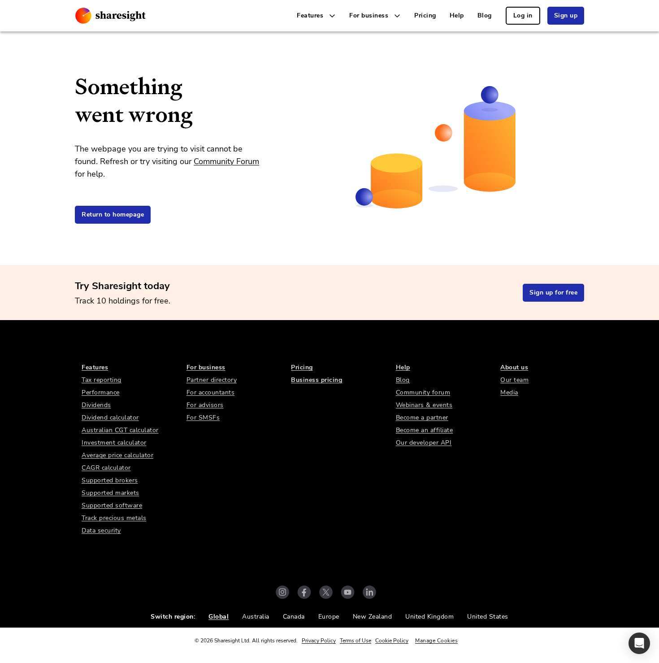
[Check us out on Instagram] (282, 592)
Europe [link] (328, 616)
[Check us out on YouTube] (347, 592)
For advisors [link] (205, 405)
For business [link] (205, 367)
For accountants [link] (210, 392)
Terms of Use (355, 640)
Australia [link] (255, 616)
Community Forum (226, 161)
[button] (639, 643)
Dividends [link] (96, 405)
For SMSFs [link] (203, 417)
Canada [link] (294, 616)
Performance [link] (101, 392)
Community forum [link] (423, 392)
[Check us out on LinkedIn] (369, 592)
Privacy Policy (319, 640)
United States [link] (487, 616)
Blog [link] (484, 15)
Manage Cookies (436, 640)
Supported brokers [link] (110, 480)
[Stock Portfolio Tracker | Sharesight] (110, 16)
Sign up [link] (566, 15)
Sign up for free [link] (553, 292)
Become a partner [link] (422, 417)
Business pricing (316, 380)
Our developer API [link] (424, 442)
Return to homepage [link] (113, 214)
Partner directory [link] (211, 380)
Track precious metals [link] (114, 518)
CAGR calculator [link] (106, 468)
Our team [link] (514, 380)
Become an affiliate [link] (424, 430)
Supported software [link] (112, 505)
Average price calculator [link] (117, 455)
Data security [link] (101, 530)
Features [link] (95, 367)
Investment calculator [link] (114, 442)
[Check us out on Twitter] (326, 592)
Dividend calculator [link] (110, 417)
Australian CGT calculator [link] (120, 430)
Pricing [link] (425, 15)
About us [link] (514, 367)
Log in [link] (523, 15)
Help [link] (457, 15)
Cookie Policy (391, 640)
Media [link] (509, 392)
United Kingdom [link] (429, 616)
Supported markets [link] (110, 493)
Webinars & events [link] (424, 405)
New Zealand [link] (372, 616)
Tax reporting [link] (101, 380)
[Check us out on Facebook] (304, 592)
